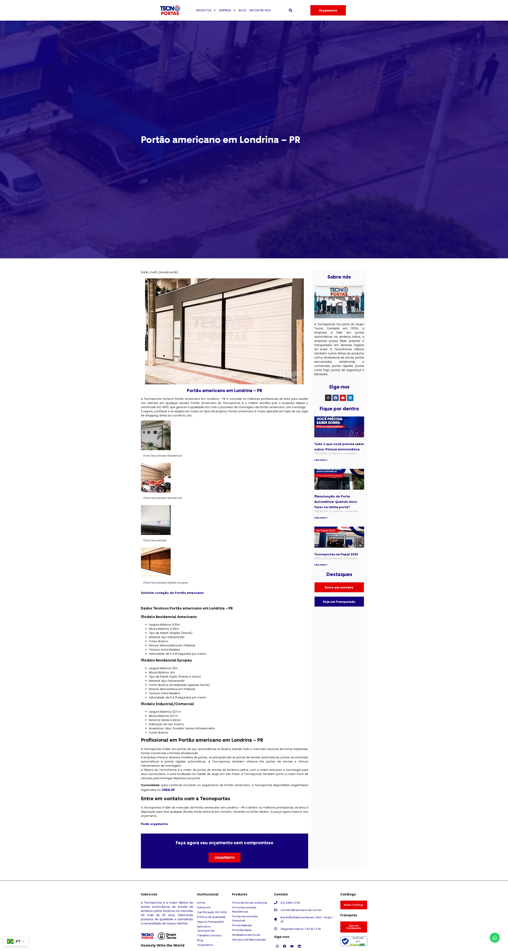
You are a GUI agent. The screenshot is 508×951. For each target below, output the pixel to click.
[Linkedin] (350, 398)
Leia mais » (321, 459)
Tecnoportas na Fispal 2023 (336, 554)
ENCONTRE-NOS (260, 10)
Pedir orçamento (154, 824)
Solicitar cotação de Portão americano (172, 593)
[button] (290, 10)
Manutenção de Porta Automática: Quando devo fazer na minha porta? (335, 501)
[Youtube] (343, 398)
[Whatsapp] (495, 938)
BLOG (242, 10)
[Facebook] (335, 398)
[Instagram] (328, 398)
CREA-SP (168, 790)
